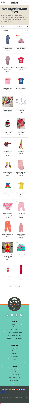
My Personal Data (14, 377)
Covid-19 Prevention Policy (14, 332)
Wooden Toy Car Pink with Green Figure (21, 48)
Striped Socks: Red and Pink (7, 173)
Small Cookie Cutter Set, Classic (21, 109)
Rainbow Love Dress (8, 193)
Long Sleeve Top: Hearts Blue (8, 152)
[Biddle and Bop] (14, 2)
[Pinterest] (21, 315)
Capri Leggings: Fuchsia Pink (21, 214)
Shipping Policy (14, 375)
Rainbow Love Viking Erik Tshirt (21, 89)
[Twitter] (7, 315)
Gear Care (14, 348)
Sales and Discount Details (14, 338)
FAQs (14, 359)
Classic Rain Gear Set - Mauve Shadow (7, 68)
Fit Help (14, 351)
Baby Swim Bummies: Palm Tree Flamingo (8, 214)
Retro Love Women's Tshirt (21, 193)
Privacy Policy (14, 369)
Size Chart (14, 353)
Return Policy (15, 372)
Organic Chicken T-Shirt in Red (21, 131)
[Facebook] (12, 315)
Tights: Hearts (21, 151)
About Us (14, 324)
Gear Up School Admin (14, 335)
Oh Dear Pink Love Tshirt (7, 89)
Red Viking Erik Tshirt (21, 67)
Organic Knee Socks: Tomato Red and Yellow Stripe (8, 256)
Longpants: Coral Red (7, 234)
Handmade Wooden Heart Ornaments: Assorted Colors (7, 110)
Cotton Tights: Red (21, 276)
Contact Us (14, 330)
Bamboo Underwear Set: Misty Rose (21, 173)
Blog (14, 327)
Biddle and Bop (14, 304)
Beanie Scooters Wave (21, 254)
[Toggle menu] (1, 2)
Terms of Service (14, 380)
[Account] (24, 2)
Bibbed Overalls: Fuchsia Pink (21, 235)
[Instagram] (16, 315)
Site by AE (25, 397)
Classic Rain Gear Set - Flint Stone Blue (7, 48)
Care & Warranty (14, 356)
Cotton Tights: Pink (7, 276)
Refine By (18, 26)
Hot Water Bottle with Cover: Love (8, 131)
